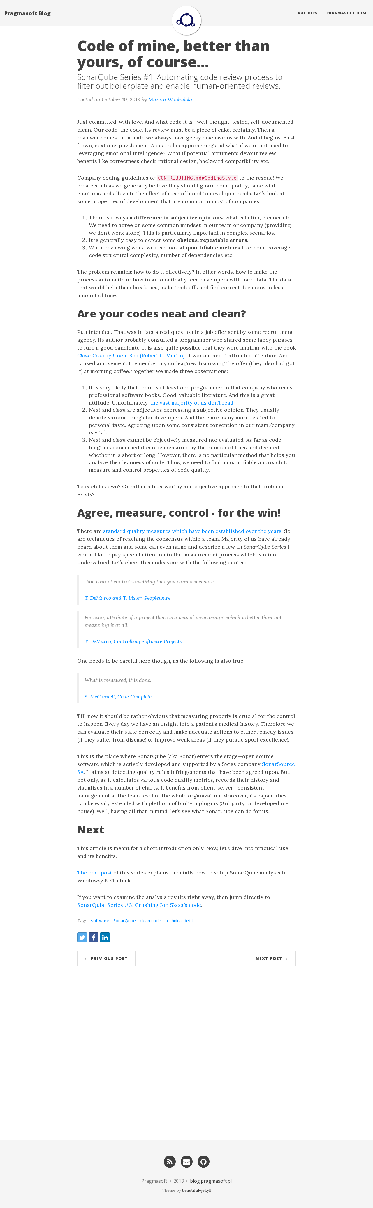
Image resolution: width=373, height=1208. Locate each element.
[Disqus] (186, 1050)
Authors (308, 12)
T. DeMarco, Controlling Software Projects (133, 641)
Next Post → (272, 958)
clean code (150, 920)
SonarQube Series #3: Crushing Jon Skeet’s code (139, 905)
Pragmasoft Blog (27, 13)
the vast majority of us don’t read (191, 402)
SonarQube (124, 920)
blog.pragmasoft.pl (211, 1181)
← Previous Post (106, 958)
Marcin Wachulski (170, 99)
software (100, 920)
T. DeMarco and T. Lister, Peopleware (127, 598)
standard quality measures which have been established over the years (192, 531)
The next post (94, 872)
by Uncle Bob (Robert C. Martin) (130, 355)
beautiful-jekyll (196, 1190)
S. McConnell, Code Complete (118, 696)
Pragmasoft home (347, 12)
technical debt (179, 920)
